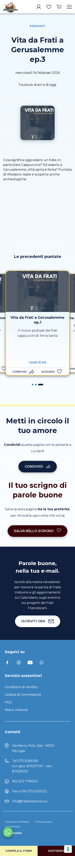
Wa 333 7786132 (25, 781)
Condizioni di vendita (21, 687)
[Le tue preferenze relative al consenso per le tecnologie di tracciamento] (68, 849)
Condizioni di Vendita (17, 821)
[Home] (10, 7)
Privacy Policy (44, 821)
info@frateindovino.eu (30, 801)
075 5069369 (28, 761)
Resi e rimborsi (16, 710)
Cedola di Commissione (23, 695)
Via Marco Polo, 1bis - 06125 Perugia (33, 748)
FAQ (8, 702)
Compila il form (18, 851)
